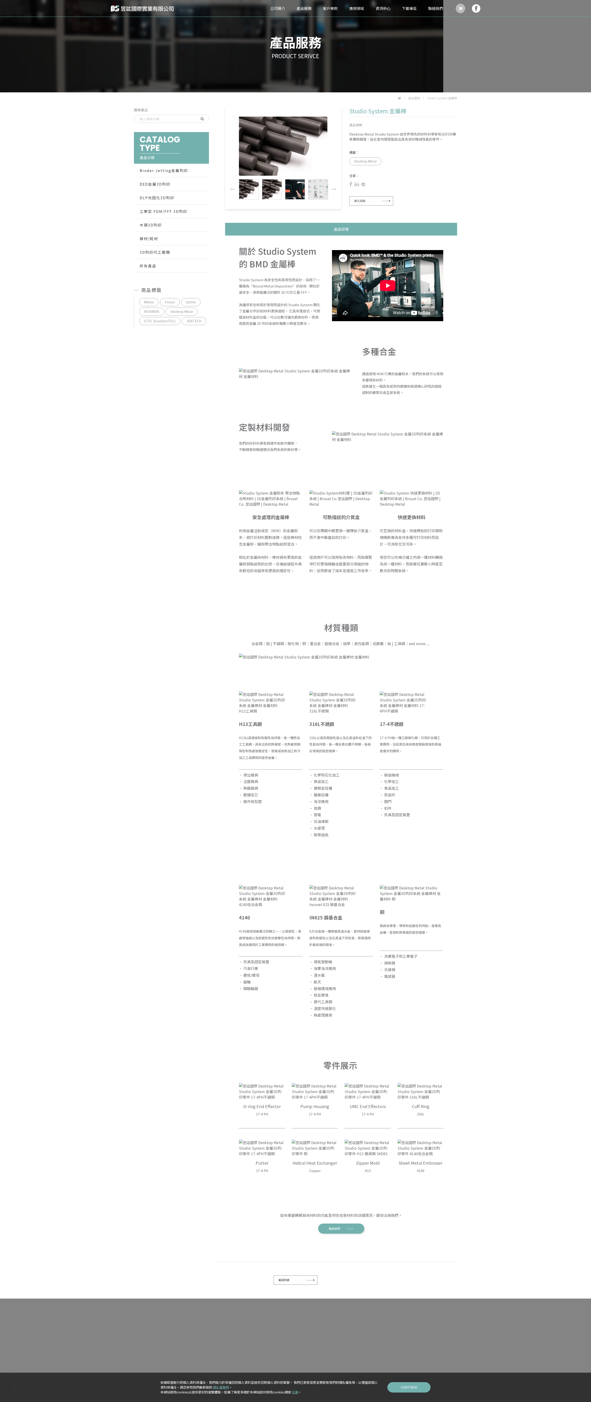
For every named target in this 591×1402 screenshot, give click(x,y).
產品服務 (304, 8)
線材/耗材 (149, 238)
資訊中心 (383, 8)
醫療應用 (325, 1359)
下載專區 (409, 8)
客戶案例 (330, 8)
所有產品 (148, 266)
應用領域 (356, 8)
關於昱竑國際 (222, 1334)
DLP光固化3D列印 (157, 197)
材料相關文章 (369, 1346)
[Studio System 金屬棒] (352, 184)
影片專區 (365, 1352)
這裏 (295, 1392)
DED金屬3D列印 (155, 184)
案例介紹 (300, 1334)
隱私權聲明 (221, 1387)
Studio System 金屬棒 (442, 98)
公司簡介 (277, 8)
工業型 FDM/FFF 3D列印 (163, 211)
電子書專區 (367, 1340)
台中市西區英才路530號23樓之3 (165, 1359)
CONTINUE (409, 1387)
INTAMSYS (151, 311)
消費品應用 (327, 1365)
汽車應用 (325, 1334)
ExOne (191, 302)
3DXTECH (194, 321)
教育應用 (325, 1371)
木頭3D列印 (151, 225)
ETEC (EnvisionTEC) (159, 321)
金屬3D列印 (399, 1334)
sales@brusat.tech (159, 1353)
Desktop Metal (181, 311)
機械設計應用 (329, 1346)
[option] (295, 46)
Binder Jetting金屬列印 (164, 170)
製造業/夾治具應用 (333, 1352)
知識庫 (364, 1359)
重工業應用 (327, 1340)
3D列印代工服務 (155, 252)
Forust (170, 302)
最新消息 (365, 1334)
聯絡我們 (435, 8)
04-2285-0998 (154, 1340)
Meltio (149, 302)
